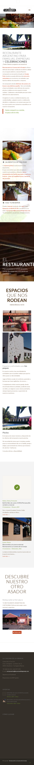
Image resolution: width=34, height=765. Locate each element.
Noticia (4, 501)
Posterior (32, 20)
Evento (4, 542)
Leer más (6, 514)
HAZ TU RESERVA (12, 203)
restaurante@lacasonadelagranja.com (18, 210)
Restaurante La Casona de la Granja (18, 760)
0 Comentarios (6, 507)
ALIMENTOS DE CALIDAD (16, 162)
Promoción (14, 501)
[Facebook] (18, 1)
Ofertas (9, 501)
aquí (22, 206)
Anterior (1, 20)
